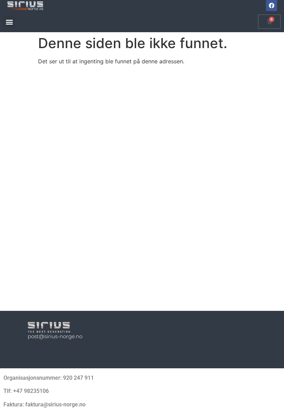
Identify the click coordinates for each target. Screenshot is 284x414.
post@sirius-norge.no (55, 336)
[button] (9, 21)
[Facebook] (271, 5)
